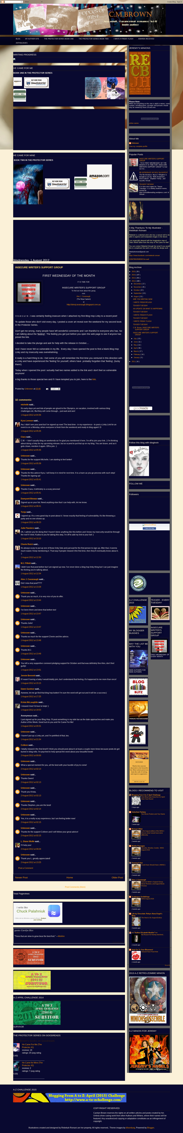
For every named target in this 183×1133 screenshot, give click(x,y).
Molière (61, 936)
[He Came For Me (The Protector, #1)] (17, 1047)
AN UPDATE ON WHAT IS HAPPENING (147, 309)
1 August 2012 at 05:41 (31, 479)
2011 (134, 361)
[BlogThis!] (54, 389)
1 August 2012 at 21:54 (31, 739)
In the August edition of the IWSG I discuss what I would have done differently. (152, 833)
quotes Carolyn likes (23, 930)
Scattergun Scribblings (141, 897)
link (94, 379)
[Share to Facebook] (59, 389)
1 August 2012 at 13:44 (31, 600)
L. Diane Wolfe (27, 841)
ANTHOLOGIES (22, 43)
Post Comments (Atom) (75, 887)
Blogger (150, 1128)
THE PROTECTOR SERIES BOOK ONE (59, 39)
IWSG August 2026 (147, 899)
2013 (134, 278)
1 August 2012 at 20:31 (31, 726)
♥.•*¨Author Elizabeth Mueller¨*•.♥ (144, 933)
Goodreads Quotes (118, 942)
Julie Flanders (27, 528)
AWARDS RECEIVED (146, 39)
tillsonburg (130, 1128)
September (138, 293)
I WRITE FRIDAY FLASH (142, 321)
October (137, 290)
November (138, 287)
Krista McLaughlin (29, 702)
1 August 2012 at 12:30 (31, 557)
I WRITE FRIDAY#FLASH (142, 302)
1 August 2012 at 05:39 (31, 463)
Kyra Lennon (27, 421)
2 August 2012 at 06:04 (31, 849)
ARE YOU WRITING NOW (142, 299)
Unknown (29, 389)
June (136, 342)
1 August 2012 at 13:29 (31, 587)
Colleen (24, 745)
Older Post (117, 877)
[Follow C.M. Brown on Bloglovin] (139, 475)
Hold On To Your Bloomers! (142, 950)
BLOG (18, 39)
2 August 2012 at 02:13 (31, 769)
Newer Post (21, 877)
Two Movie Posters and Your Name (153, 814)
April (135, 348)
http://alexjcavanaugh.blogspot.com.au (84, 304)
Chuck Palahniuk (31, 911)
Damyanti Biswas (29, 499)
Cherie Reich (27, 544)
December (138, 284)
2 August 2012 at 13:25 (31, 862)
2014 (134, 275)
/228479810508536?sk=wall (139, 259)
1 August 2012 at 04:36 (31, 415)
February (137, 354)
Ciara (23, 437)
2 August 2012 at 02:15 (31, 822)
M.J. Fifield (26, 563)
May (135, 345)
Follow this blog (149, 528)
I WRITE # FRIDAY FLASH (123, 39)
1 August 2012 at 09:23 (31, 522)
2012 (134, 281)
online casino (134, 123)
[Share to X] (56, 389)
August (136, 296)
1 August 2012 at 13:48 (31, 640)
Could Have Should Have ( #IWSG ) (153, 865)
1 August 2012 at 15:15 (31, 683)
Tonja (23, 512)
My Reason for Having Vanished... (152, 935)
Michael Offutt (137, 829)
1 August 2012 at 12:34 (31, 573)
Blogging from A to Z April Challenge (146, 795)
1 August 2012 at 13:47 (31, 614)
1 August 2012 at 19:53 (31, 710)
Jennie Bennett (28, 676)
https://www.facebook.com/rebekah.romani (144, 255)
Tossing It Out (137, 863)
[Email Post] (47, 389)
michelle (25, 405)
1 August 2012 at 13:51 (31, 670)
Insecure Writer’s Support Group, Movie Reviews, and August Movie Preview (152, 884)
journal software (35, 918)
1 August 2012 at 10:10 (31, 538)
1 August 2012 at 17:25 (31, 696)
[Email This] (52, 389)
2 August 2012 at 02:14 (31, 809)
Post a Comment (25, 868)
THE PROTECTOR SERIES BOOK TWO (94, 39)
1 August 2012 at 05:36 (31, 450)
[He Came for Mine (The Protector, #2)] (17, 1066)
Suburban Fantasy (139, 812)
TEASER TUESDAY (146, 184)
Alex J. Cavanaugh (30, 579)
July (135, 339)
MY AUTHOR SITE (32, 39)
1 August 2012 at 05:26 (31, 431)
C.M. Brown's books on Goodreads (34, 1040)
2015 (134, 271)
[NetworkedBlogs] (149, 525)
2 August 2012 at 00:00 (31, 755)
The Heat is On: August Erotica (151, 918)
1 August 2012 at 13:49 (31, 654)
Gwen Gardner (27, 689)
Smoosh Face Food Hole (149, 952)
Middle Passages (138, 846)
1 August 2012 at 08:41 (31, 506)
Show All (167, 965)
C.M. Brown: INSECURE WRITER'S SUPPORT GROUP (146, 329)
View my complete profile (138, 146)
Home (69, 877)
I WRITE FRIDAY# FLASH (142, 315)
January (137, 357)
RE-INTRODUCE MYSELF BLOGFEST (153, 172)
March (136, 351)
